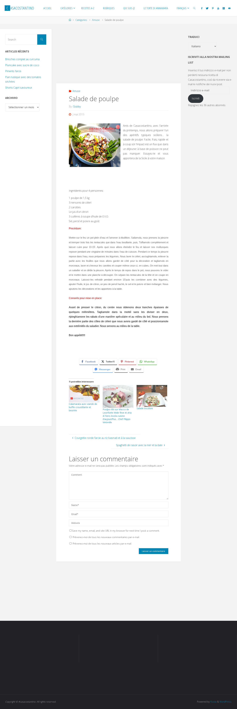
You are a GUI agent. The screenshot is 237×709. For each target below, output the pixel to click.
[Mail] (229, 8)
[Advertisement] (118, 51)
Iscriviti (195, 98)
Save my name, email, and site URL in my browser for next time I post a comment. (116, 530)
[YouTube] (218, 8)
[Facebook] (201, 8)
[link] (194, 8)
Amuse (96, 19)
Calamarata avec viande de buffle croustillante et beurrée (83, 407)
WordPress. (225, 701)
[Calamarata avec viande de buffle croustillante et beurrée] (84, 394)
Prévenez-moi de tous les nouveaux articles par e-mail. (102, 543)
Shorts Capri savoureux (18, 87)
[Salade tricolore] (152, 396)
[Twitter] (207, 8)
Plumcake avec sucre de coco (22, 65)
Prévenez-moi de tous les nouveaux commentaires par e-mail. (106, 537)
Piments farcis (13, 71)
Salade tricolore (145, 408)
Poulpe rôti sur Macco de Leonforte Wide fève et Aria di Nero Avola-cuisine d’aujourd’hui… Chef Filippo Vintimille (117, 416)
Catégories (81, 19)
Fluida (213, 701)
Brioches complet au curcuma (22, 59)
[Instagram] (224, 8)
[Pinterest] (212, 8)
